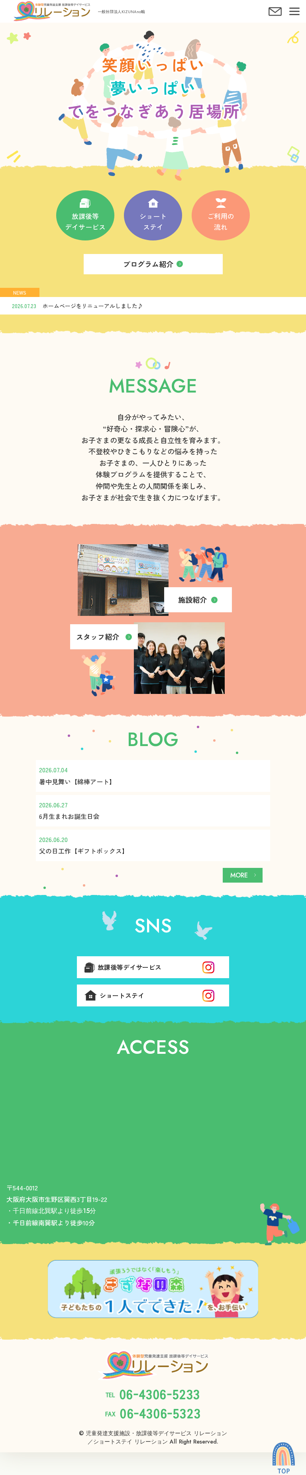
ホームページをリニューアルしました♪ (93, 306)
